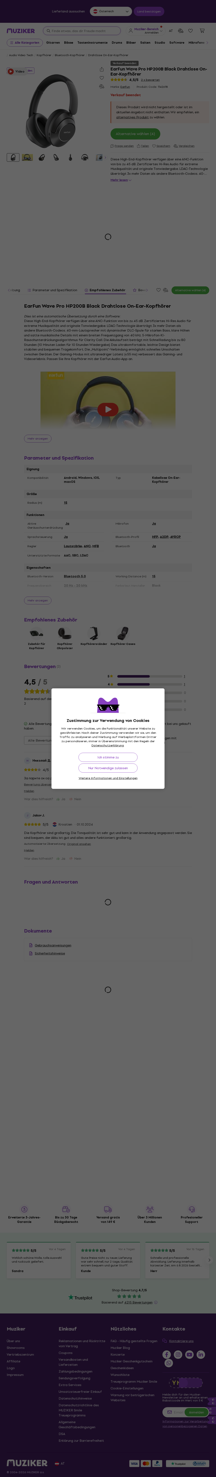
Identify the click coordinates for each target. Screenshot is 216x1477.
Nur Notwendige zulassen (108, 768)
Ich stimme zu (108, 757)
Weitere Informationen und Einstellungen (108, 778)
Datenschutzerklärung (108, 745)
